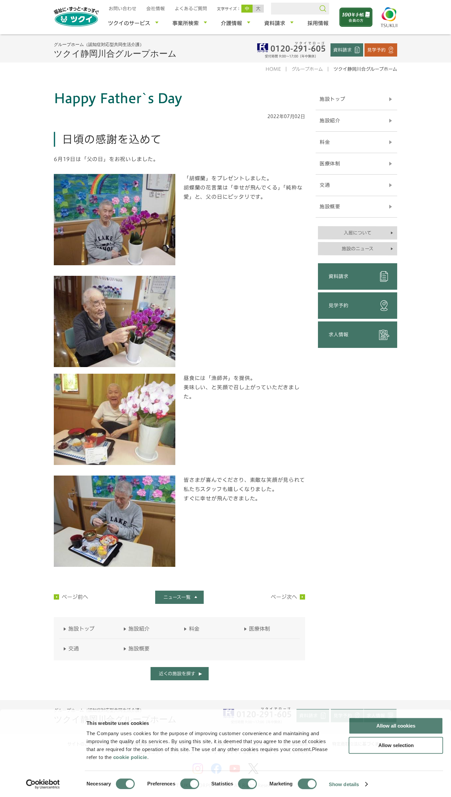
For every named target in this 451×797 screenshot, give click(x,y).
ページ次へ (284, 597)
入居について (357, 233)
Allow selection (396, 745)
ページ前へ (75, 597)
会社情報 (155, 8)
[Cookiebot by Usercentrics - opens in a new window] (42, 784)
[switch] (189, 783)
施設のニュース (357, 248)
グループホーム (307, 69)
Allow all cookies (395, 726)
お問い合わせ (122, 8)
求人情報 (338, 334)
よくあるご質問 (191, 8)
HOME (273, 69)
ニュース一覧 (177, 597)
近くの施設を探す (176, 673)
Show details (344, 784)
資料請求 (342, 49)
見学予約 (376, 49)
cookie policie (130, 757)
